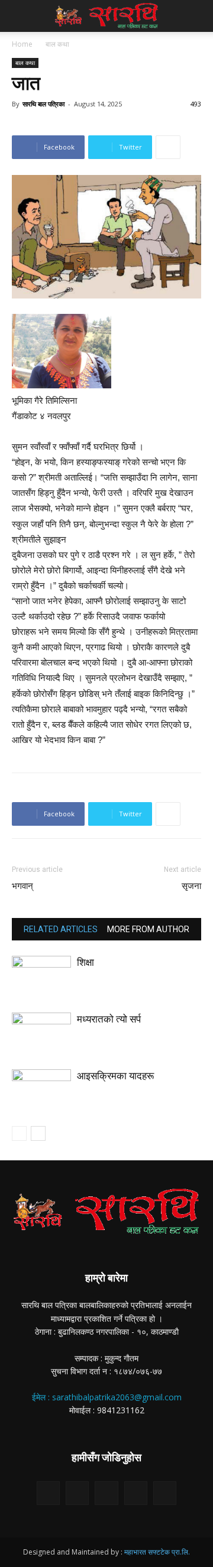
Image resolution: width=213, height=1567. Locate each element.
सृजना (191, 886)
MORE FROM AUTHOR (148, 929)
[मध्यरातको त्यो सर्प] (41, 1033)
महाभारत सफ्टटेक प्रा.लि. (157, 1552)
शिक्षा (85, 962)
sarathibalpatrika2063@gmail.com (117, 1397)
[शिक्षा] (41, 976)
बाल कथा (57, 44)
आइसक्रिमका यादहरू (115, 1076)
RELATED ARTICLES (61, 929)
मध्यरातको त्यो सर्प (109, 1019)
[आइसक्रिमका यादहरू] (41, 1089)
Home (22, 44)
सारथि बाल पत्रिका (43, 103)
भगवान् (22, 886)
